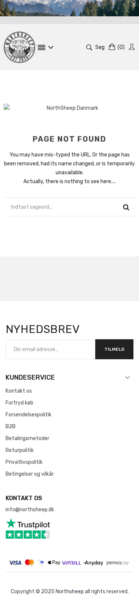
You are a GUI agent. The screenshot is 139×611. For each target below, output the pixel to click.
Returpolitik (20, 450)
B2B (11, 426)
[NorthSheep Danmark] (19, 47)
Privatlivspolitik (24, 462)
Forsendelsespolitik (29, 415)
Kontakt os (19, 391)
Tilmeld (114, 349)
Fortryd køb (19, 403)
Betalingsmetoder (27, 438)
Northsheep (70, 591)
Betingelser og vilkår (30, 474)
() (121, 47)
